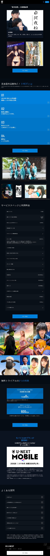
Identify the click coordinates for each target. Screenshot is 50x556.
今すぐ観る (25, 70)
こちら (26, 242)
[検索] (44, 2)
